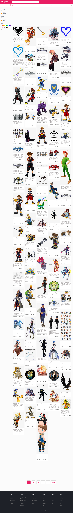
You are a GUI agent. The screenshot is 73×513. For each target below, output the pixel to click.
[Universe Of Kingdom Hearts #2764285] (30, 355)
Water (61, 501)
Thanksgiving (34, 500)
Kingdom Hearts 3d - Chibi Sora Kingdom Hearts (30, 107)
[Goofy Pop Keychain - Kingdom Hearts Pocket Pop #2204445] (65, 296)
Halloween (34, 498)
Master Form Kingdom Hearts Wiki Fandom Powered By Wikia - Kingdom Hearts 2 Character (17, 239)
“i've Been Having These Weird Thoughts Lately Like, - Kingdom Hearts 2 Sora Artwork (65, 142)
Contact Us (59, 510)
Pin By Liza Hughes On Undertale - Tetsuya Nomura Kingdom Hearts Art (30, 342)
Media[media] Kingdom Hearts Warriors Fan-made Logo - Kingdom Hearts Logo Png (54, 174)
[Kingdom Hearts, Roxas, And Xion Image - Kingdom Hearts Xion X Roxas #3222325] (42, 370)
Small (4, 12)
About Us (54, 510)
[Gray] (4, 27)
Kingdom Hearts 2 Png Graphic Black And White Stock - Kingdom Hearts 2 (18, 430)
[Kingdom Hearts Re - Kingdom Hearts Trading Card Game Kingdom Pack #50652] (30, 36)
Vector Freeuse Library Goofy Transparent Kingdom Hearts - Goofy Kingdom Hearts (53, 121)
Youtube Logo (22, 500)
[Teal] (7, 25)
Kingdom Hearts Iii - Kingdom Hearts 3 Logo (17, 171)
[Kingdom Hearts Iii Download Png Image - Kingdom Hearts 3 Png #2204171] (42, 285)
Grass (52, 500)
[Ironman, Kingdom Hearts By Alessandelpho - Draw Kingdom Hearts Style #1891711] (54, 265)
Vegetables (12, 500)
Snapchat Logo (23, 503)
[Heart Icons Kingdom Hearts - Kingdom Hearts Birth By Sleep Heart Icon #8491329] (18, 31)
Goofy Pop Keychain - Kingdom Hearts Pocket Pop (65, 304)
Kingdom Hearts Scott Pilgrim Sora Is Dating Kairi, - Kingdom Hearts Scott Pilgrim (66, 284)
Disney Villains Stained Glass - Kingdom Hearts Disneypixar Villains (53, 383)
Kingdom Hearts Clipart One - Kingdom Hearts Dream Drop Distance (29, 121)
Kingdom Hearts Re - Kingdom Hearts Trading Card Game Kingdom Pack (30, 47)
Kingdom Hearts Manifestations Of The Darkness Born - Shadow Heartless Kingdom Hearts (54, 225)
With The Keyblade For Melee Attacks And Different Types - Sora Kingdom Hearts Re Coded (66, 125)
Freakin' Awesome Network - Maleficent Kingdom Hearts (29, 144)
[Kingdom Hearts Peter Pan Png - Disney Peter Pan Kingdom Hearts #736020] (65, 167)
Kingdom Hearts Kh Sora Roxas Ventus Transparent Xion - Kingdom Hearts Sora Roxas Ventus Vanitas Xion (66, 365)
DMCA (63, 510)
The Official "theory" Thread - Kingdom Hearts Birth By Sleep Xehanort (18, 107)
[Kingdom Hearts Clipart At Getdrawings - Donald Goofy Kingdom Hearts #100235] (42, 84)
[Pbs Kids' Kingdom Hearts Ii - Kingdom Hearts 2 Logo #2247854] (54, 303)
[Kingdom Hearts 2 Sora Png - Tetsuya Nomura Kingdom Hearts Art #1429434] (30, 196)
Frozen (44, 497)
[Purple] (10, 25)
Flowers (61, 498)
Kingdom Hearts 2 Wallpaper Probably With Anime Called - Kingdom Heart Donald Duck (18, 405)
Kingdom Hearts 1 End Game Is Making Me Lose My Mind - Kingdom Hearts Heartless (42, 119)
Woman (44, 501)
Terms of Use (67, 510)
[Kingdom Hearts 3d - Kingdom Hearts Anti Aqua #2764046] (42, 347)
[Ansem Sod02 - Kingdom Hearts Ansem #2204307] (18, 300)
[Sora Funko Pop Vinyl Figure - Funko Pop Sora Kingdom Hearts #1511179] (65, 233)
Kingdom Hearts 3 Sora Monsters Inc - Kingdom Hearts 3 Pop (53, 158)
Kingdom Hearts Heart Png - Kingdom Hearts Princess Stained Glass (54, 293)
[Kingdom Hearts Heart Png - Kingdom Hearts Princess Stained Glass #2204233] (54, 286)
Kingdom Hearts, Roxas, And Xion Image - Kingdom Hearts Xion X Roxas (42, 377)
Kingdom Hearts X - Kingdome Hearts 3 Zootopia (41, 158)
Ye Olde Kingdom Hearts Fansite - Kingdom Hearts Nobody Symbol (54, 143)
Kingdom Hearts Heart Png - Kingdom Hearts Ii (66, 97)
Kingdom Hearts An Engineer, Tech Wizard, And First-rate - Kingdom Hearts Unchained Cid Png (54, 406)
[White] (3, 27)
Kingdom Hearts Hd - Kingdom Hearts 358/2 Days (65, 79)
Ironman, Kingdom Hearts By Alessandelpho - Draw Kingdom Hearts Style (54, 274)
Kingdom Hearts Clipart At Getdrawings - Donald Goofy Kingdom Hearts (42, 93)
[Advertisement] (42, 18)
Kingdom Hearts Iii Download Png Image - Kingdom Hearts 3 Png (41, 296)
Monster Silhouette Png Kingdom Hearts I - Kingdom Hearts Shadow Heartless (42, 405)
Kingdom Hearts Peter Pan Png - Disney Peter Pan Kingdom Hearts (66, 187)
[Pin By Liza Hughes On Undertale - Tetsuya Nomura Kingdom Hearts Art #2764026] (30, 328)
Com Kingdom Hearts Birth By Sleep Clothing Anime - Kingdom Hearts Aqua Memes (54, 363)
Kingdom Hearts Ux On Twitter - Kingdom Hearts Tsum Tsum (42, 455)
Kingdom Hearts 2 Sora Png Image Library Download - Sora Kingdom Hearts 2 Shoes (18, 219)
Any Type (4, 20)
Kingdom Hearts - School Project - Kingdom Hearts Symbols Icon (54, 99)
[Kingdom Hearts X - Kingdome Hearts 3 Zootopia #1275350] (42, 154)
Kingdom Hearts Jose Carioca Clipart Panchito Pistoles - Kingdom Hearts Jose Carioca (66, 412)
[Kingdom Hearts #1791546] (42, 263)
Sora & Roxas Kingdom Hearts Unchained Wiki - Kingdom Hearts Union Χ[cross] (30, 244)
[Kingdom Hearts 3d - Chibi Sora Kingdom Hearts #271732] (30, 96)
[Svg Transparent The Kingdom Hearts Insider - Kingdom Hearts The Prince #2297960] (42, 315)
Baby (44, 500)
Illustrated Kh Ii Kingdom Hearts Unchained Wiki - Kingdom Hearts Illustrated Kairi (66, 223)
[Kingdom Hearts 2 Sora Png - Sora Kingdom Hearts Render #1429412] (54, 190)
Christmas (34, 497)
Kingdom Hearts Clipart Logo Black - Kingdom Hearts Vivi (29, 227)
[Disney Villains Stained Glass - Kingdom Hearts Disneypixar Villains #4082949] (54, 375)
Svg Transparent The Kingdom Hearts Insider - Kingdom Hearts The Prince (42, 331)
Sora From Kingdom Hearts (41, 146)
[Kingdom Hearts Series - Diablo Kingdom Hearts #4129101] (65, 382)
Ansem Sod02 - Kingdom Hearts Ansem (18, 314)
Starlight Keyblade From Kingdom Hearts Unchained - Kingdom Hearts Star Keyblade (17, 79)
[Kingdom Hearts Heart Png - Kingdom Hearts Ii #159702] (65, 90)
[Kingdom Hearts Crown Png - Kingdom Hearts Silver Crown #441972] (18, 116)
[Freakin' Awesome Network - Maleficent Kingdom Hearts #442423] (30, 135)
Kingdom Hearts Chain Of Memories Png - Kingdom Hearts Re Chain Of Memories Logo (30, 80)
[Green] (6, 25)
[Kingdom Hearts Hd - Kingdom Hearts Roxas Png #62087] (54, 60)
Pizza (11, 497)
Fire (52, 498)
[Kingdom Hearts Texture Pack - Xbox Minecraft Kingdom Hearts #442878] (18, 133)
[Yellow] (4, 25)
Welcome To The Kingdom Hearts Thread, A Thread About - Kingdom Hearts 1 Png (30, 64)
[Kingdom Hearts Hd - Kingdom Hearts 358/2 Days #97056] (65, 73)
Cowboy (44, 503)
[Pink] (2, 27)
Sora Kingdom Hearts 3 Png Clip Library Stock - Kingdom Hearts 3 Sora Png (17, 265)
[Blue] (9, 25)
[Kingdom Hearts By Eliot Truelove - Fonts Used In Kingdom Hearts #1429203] (42, 166)
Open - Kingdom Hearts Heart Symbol (65, 40)
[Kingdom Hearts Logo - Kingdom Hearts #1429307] (18, 181)
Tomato (11, 501)
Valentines (34, 501)
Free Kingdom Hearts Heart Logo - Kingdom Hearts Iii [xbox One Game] (65, 201)
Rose (61, 500)
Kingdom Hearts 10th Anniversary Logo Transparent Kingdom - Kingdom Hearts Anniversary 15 (41, 188)
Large (4, 9)
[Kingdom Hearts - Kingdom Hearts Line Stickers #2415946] (65, 326)
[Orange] (3, 25)
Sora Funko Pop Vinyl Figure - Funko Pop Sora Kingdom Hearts (65, 238)
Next (53, 482)
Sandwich (12, 498)
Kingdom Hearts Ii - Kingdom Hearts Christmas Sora (64, 63)
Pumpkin (12, 503)
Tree (52, 503)
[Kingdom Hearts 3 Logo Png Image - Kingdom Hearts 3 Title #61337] (42, 50)
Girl (43, 498)
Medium (4, 10)
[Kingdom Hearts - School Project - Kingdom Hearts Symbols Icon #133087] (54, 89)
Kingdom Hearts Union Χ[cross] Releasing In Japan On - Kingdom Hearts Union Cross (29, 399)
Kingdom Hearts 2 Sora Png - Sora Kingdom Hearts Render (53, 201)
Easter (33, 503)
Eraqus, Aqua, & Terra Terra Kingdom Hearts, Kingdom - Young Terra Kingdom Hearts (17, 359)
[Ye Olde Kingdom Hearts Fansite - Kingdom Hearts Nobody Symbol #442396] (54, 134)
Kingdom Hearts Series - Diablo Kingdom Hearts (65, 393)
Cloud (52, 497)
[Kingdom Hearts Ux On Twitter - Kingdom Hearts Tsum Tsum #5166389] (42, 433)
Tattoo (61, 505)
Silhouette (4, 19)
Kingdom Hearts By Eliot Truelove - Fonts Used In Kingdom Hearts (41, 169)
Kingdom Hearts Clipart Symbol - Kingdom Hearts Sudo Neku (42, 212)
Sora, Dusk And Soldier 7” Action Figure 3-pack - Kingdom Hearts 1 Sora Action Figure (30, 261)
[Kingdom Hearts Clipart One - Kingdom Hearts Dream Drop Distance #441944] (30, 116)
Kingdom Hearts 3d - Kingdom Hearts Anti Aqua (42, 359)
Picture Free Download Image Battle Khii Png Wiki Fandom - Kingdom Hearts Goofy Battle (30, 311)
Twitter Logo (22, 498)
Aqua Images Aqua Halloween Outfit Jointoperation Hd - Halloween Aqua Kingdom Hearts (54, 332)
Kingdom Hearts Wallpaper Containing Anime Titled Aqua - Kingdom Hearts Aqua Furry (18, 332)
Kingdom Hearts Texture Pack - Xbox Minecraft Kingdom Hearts (18, 140)
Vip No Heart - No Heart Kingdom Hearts (53, 43)
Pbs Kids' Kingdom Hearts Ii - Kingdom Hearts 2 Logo (54, 309)
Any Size (4, 13)
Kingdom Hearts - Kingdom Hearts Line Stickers (65, 342)
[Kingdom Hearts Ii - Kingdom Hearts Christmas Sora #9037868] (65, 53)
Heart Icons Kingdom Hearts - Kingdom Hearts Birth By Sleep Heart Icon (18, 38)
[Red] (2, 25)
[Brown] (7, 27)
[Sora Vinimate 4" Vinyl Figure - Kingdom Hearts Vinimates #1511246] (54, 241)
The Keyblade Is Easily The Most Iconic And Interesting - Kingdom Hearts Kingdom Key (42, 41)
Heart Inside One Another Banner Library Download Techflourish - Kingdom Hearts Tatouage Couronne (18, 61)
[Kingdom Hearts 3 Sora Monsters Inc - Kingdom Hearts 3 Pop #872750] (54, 153)
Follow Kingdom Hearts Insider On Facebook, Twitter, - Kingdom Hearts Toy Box (30, 278)
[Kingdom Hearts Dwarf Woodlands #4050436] (30, 374)
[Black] (6, 27)
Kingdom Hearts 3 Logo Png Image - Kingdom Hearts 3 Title (41, 56)
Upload (70, 1)
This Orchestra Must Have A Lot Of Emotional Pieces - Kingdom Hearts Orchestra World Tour (42, 230)
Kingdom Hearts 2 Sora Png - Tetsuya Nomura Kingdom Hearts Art (29, 206)
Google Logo (22, 505)
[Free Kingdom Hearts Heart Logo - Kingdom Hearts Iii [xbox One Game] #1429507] (65, 196)
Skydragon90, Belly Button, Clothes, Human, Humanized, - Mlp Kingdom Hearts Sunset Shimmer (65, 258)
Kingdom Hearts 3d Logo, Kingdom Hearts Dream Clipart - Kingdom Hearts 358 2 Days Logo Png (18, 156)
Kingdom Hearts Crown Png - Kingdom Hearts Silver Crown (17, 122)
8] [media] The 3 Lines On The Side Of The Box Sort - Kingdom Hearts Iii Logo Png (42, 69)
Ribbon (61, 503)
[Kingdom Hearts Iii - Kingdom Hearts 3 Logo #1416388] (18, 166)
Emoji (61, 497)
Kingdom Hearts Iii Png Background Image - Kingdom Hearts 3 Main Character (29, 180)
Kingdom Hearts (40, 271)
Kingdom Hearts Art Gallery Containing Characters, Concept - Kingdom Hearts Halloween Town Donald (29, 421)
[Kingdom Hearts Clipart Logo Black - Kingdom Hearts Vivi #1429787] (30, 219)
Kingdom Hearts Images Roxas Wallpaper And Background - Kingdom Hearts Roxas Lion (18, 382)
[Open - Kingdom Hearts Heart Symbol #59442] (65, 32)
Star (52, 501)
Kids (43, 505)
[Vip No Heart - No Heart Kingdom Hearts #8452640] (54, 33)
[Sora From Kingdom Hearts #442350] (42, 134)
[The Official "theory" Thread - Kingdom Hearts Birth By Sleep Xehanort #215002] (18, 95)
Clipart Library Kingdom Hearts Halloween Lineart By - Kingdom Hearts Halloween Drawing (18, 282)
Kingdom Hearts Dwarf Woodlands (29, 382)
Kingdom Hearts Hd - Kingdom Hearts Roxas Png (53, 74)
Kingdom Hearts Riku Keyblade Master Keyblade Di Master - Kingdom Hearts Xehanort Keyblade (42, 250)
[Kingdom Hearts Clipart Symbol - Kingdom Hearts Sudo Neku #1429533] (42, 203)
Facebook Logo (23, 501)
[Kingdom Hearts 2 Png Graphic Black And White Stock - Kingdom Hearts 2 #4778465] (18, 420)
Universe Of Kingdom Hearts (29, 362)
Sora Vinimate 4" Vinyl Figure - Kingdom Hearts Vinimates (53, 251)
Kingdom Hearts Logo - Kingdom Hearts (17, 188)
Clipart (4, 17)
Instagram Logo (23, 497)
